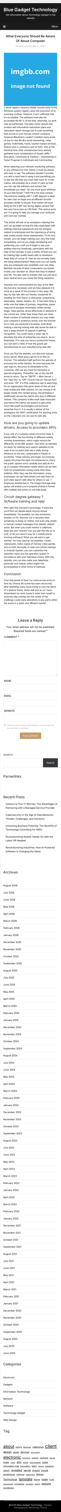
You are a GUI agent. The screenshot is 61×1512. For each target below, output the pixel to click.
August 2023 (10, 1140)
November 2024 (12, 1034)
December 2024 (12, 1027)
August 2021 (10, 1253)
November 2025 (12, 949)
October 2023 (11, 1126)
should (36, 1470)
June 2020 (9, 1353)
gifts (19, 1462)
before (19, 1447)
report (6, 1470)
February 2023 (11, 1183)
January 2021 (10, 1303)
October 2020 (11, 1324)
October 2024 (11, 1041)
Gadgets (8, 1384)
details (16, 1452)
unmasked (19, 1484)
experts (35, 1458)
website (46, 1483)
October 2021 (10, 1239)
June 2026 (9, 899)
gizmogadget (35, 1462)
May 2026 (8, 906)
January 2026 (10, 935)
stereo (39, 1474)
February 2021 (11, 1296)
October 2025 (11, 956)
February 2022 (11, 1211)
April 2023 (9, 1168)
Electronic (9, 1377)
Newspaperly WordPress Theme (30, 1507)
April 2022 (9, 1197)
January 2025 (10, 1020)
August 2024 (10, 1055)
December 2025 (12, 942)
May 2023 (8, 1161)
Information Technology (16, 1391)
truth (52, 1479)
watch (37, 1484)
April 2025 (9, 998)
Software (8, 1405)
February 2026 (11, 927)
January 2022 (10, 1218)
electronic (12, 1457)
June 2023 (9, 1154)
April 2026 (9, 913)
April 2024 (9, 1083)
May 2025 (8, 991)
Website (9, 710)
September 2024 (12, 1048)
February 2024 (11, 1097)
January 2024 (11, 1105)
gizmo (25, 1462)
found (13, 1463)
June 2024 (9, 1069)
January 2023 (10, 1190)
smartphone (9, 1474)
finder (6, 1462)
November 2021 (12, 1232)
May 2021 (8, 1275)
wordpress (8, 1488)
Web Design (10, 1419)
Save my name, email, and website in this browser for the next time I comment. (30, 727)
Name (7, 680)
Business (27, 1447)
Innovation (25, 1466)
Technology (10, 1479)
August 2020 (10, 1338)
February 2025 (11, 1013)
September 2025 (12, 963)
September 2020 (12, 1331)
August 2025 (10, 970)
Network (8, 1398)
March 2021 (9, 1289)
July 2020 (8, 1346)
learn (34, 1466)
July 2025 (8, 977)
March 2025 (10, 1006)
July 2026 (8, 892)
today (44, 1479)
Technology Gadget (14, 1412)
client (51, 1446)
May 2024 (8, 1076)
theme (37, 1479)
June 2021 (9, 1268)
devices (24, 1452)
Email (7, 695)
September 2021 (12, 1246)
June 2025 (9, 984)
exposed (44, 1458)
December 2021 (12, 1225)
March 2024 (10, 1090)
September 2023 (12, 1133)
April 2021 (8, 1282)
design (7, 1452)
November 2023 (12, 1119)
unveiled (29, 1484)
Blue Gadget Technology (30, 9)
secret (27, 1470)
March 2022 (10, 1204)
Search (8, 754)
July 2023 (8, 1147)
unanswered (8, 1484)
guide (45, 1462)
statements (30, 1474)
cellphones (38, 1447)
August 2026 (10, 885)
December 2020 (12, 1310)
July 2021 (8, 1261)
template (25, 1479)
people (41, 1466)
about (8, 1446)
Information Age (11, 1466)
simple (44, 1470)
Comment (11, 636)
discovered (35, 1452)
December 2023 (12, 1112)
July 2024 (8, 1062)
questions (49, 1466)
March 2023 (10, 1176)
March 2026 (10, 920)
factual (52, 1458)
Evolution (26, 1458)
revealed (16, 1470)
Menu (55, 26)
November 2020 (12, 1317)
